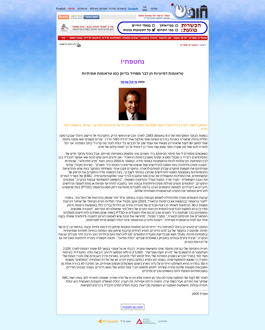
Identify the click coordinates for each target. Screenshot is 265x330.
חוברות (103, 8)
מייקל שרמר (128, 82)
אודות (154, 8)
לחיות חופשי (180, 37)
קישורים (121, 8)
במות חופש (76, 37)
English (61, 8)
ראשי (203, 45)
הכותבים (82, 8)
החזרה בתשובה (149, 37)
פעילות (94, 8)
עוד (63, 37)
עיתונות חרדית (92, 37)
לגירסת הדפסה (68, 44)
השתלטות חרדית (111, 37)
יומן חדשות (165, 37)
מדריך (112, 8)
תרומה (71, 8)
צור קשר (144, 8)
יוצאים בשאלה (130, 37)
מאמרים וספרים (198, 37)
